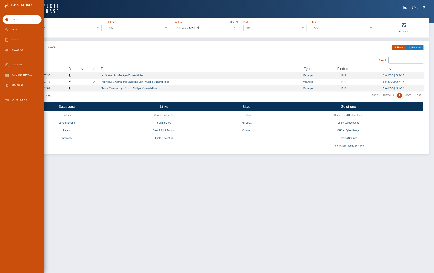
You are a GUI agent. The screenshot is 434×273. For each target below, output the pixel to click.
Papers (67, 130)
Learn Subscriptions (348, 122)
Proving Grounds (348, 138)
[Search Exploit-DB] (424, 8)
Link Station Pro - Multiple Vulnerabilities (122, 75)
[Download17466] (69, 88)
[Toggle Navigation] (22, 8)
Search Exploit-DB (164, 115)
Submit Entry (164, 122)
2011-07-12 (43, 81)
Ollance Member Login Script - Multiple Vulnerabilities (129, 88)
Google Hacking (66, 122)
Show (27, 60)
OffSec (247, 115)
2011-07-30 (43, 75)
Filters (400, 47)
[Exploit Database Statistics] (405, 8)
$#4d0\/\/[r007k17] (394, 75)
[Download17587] (69, 75)
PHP (343, 75)
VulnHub (246, 130)
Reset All (416, 47)
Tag (314, 22)
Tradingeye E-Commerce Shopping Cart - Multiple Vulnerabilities (135, 81)
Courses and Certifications (348, 115)
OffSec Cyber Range (348, 130)
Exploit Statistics (164, 138)
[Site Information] (415, 8)
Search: (383, 60)
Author (179, 22)
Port (245, 22)
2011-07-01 (43, 88)
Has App (51, 47)
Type (41, 22)
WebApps (308, 75)
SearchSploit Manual (164, 130)
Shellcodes (67, 138)
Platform (111, 22)
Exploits (67, 115)
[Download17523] (69, 82)
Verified (34, 47)
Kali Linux (247, 122)
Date (43, 69)
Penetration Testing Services (348, 145)
